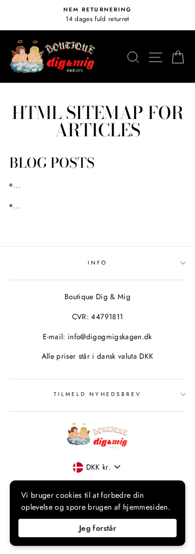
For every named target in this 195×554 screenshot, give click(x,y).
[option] (97, 15)
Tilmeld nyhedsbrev (97, 394)
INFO (97, 263)
